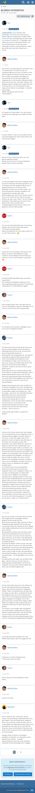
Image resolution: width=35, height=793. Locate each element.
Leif (4, 13)
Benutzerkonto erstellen (22, 774)
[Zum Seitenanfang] (32, 790)
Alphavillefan (8, 33)
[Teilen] (32, 16)
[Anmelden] (28, 2)
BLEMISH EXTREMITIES (12, 40)
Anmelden (8, 774)
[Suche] (23, 2)
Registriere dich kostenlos (16, 767)
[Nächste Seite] (20, 752)
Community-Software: (17, 790)
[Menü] (32, 2)
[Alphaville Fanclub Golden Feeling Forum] (3, 2)
